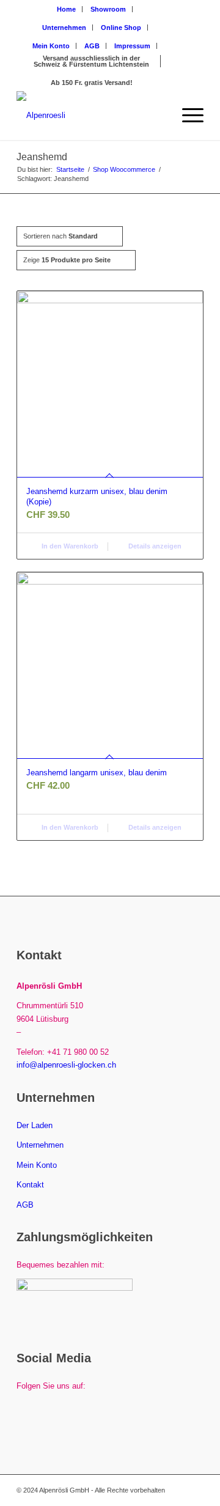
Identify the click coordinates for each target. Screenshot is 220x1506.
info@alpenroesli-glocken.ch (66, 1064)
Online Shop (121, 27)
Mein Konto (51, 46)
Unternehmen (64, 27)
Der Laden (34, 1125)
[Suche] (158, 115)
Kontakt (30, 1184)
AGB (92, 46)
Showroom (108, 9)
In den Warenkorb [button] (69, 546)
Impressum (132, 46)
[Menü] (187, 115)
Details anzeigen (154, 546)
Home (66, 9)
